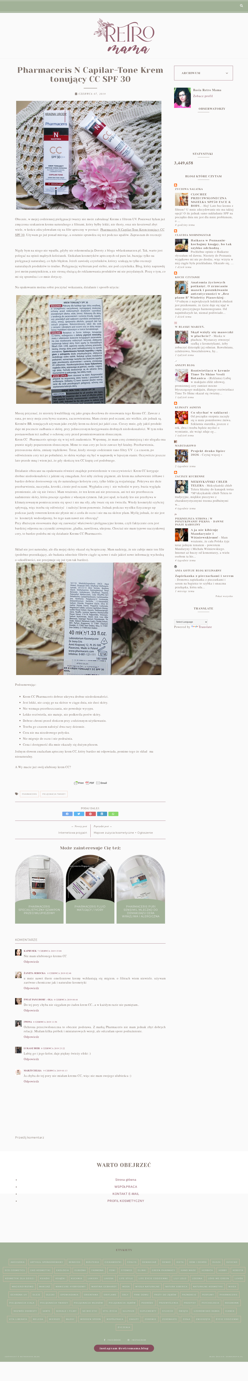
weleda (38, 1319)
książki (60, 1278)
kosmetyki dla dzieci (19, 1278)
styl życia (110, 1311)
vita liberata (18, 1319)
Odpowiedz (31, 961)
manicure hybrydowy (71, 1286)
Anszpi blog (185, 365)
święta (183, 1311)
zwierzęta (203, 1319)
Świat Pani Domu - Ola (38, 999)
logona (197, 1278)
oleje (36, 1295)
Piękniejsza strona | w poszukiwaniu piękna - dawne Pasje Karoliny (199, 521)
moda (126, 1286)
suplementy (148, 1311)
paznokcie (189, 1295)
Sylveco (167, 1311)
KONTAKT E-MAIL (126, 1193)
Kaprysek (30, 950)
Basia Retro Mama (207, 90)
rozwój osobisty (25, 1311)
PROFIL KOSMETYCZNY (125, 1200)
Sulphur (128, 1311)
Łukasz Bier (32, 1048)
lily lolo (180, 1278)
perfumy (208, 1295)
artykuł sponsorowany (46, 1262)
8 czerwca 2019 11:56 (45, 1021)
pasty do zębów (165, 1295)
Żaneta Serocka (35, 973)
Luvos (239, 1278)
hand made (188, 1270)
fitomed (126, 1270)
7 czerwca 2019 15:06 (50, 950)
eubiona (80, 1270)
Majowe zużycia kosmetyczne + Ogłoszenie (123, 832)
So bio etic (89, 1311)
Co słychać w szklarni (209, 412)
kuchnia (76, 1278)
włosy (70, 1319)
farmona (98, 1270)
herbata (207, 1270)
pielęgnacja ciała (21, 1303)
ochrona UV (19, 1295)
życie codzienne (227, 1319)
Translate (205, 627)
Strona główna (125, 1179)
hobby (223, 1270)
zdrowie (150, 1319)
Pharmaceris (29, 794)
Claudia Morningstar (193, 235)
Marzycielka (33, 1070)
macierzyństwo (23, 1286)
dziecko (231, 1262)
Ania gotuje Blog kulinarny (198, 570)
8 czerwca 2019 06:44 (66, 999)
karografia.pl (234, 1356)
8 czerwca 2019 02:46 (59, 973)
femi (112, 1270)
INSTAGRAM (139, 1340)
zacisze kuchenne (190, 476)
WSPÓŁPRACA (126, 1186)
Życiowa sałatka (189, 189)
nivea (232, 1286)
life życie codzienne (153, 1278)
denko (166, 1262)
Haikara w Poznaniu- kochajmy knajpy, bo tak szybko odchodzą (211, 244)
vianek (230, 1311)
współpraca (115, 1319)
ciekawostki (113, 1262)
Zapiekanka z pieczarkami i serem (204, 576)
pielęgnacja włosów (88, 1303)
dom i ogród (198, 1262)
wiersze (54, 1319)
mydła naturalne (147, 1286)
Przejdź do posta (39, 920)
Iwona (28, 1021)
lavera (109, 1278)
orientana (91, 1295)
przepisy (190, 1303)
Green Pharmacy (163, 1270)
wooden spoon (90, 1319)
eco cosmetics (15, 1270)
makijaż (44, 1286)
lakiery (93, 1278)
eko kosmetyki (41, 1270)
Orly (125, 1295)
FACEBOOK (114, 1340)
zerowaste (169, 1319)
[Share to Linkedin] (102, 814)
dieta (180, 1262)
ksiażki (45, 1278)
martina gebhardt (104, 1286)
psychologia (210, 1303)
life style (126, 1278)
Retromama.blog (30, 1356)
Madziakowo (185, 445)
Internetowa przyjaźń (72, 832)
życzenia (124, 1327)
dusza (216, 1262)
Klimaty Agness (188, 407)
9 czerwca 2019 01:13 (55, 1070)
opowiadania (69, 1295)
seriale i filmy (66, 1311)
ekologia (62, 1270)
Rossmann (232, 1303)
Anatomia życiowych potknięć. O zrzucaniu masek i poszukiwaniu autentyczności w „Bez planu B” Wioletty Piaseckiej (202, 290)
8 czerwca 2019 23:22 (53, 1048)
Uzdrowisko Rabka (207, 1311)
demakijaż (149, 1262)
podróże (147, 1303)
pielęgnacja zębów (122, 1303)
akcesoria (18, 1262)
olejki (50, 1295)
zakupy (134, 1319)
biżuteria (92, 1262)
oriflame (110, 1295)
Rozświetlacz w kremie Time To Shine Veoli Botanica (210, 374)
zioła (186, 1319)
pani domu (141, 1295)
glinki (142, 1270)
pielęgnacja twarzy (54, 794)
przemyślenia (168, 1303)
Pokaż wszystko (224, 596)
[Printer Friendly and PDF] (90, 784)
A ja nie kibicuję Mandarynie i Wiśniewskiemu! (204, 533)
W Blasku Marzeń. (190, 326)
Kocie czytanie (187, 277)
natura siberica (176, 1286)
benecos (74, 1262)
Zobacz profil (203, 96)
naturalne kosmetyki (208, 1286)
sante (46, 1311)
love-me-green (218, 1278)
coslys (132, 1262)
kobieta (238, 1270)
